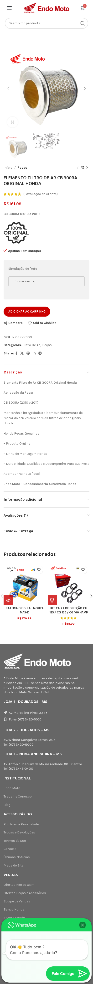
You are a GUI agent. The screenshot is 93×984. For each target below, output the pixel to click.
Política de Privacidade (21, 824)
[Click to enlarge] (12, 122)
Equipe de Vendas (17, 901)
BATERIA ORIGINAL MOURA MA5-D (24, 610)
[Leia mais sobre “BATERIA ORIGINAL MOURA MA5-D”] (8, 600)
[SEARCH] (82, 23)
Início (8, 168)
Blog (7, 805)
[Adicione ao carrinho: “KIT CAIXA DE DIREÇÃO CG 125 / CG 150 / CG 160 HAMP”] (52, 600)
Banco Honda (14, 909)
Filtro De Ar (31, 345)
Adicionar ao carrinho (27, 311)
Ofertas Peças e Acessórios (25, 893)
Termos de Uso (15, 841)
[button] (9, 8)
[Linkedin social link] (34, 353)
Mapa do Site (13, 865)
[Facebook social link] (16, 353)
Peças (22, 168)
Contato (10, 849)
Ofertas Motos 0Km (19, 885)
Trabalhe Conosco (18, 796)
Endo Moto (12, 788)
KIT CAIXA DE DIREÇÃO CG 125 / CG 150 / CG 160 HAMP (68, 610)
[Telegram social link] (40, 353)
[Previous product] (77, 167)
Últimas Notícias (17, 857)
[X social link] (22, 353)
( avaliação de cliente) (40, 194)
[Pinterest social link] (28, 353)
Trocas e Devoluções (19, 832)
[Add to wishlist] (39, 570)
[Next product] (87, 167)
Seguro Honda (14, 918)
